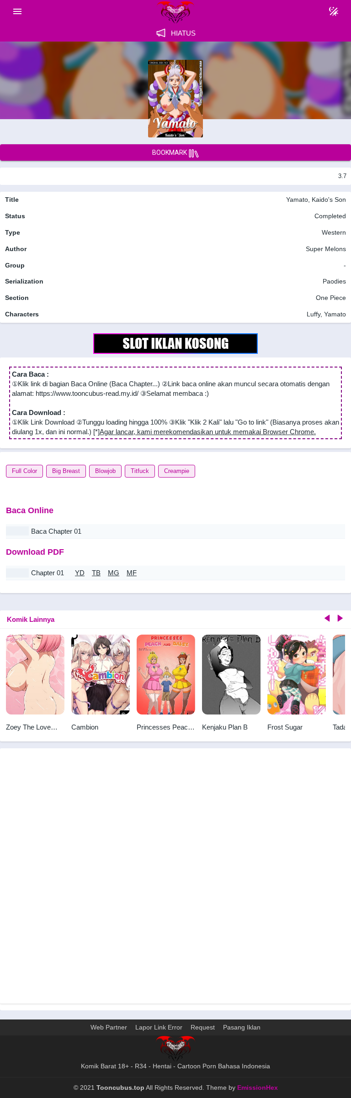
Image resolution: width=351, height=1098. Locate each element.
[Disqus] (175, 880)
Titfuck (140, 471)
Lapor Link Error (158, 1027)
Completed (330, 216)
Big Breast (66, 471)
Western (333, 232)
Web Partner (108, 1027)
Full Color (24, 471)
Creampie (176, 471)
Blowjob (105, 471)
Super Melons (326, 248)
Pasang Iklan (242, 1027)
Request (203, 1027)
